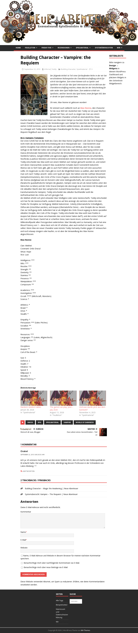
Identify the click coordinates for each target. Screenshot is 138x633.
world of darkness (85, 422)
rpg (39, 422)
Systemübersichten (104, 48)
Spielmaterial (82, 48)
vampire (67, 422)
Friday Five (46, 48)
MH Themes (85, 630)
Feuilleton (30, 48)
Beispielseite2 (61, 605)
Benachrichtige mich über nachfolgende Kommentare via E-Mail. (52, 563)
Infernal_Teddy (50, 69)
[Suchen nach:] (76, 601)
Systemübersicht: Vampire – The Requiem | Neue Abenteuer (51, 494)
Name (23, 532)
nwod (30, 422)
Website (23, 547)
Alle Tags (59, 600)
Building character (68, 69)
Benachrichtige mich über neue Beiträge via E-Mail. (46, 567)
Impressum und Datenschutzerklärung (62, 613)
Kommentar (25, 511)
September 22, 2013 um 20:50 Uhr (32, 455)
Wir (118, 48)
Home (18, 48)
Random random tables (30, 407)
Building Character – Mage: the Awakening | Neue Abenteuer (51, 488)
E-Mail (23, 540)
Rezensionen (64, 48)
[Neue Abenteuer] (69, 43)
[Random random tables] (33, 398)
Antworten (28, 471)
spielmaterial (52, 422)
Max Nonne (85, 108)
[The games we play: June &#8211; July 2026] (63, 398)
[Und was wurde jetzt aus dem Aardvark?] (92, 398)
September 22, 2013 (32, 69)
